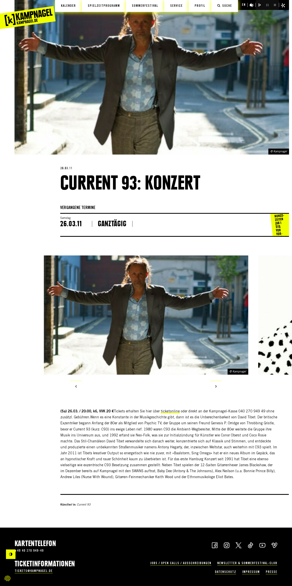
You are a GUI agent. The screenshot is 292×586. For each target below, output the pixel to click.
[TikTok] (250, 545)
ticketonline (170, 411)
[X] (239, 545)
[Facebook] (215, 545)
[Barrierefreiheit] (252, 5)
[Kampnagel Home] (28, 14)
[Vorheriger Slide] (76, 387)
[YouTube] (262, 545)
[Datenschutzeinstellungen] (7, 578)
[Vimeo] (274, 545)
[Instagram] (227, 545)
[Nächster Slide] (216, 387)
